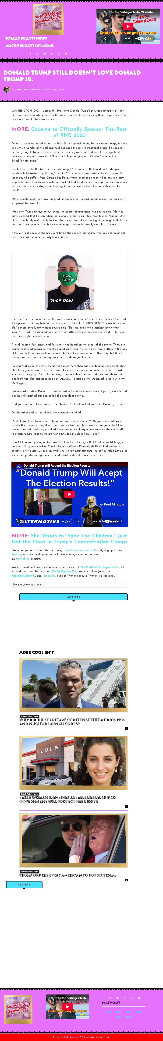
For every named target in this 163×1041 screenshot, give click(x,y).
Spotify (30, 576)
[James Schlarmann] (7, 89)
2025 (109, 1012)
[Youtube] (66, 54)
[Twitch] (59, 54)
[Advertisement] (73, 627)
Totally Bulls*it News (29, 716)
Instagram (49, 576)
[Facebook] (30, 54)
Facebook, (18, 576)
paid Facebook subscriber (82, 550)
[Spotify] (44, 54)
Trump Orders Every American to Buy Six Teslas (68, 876)
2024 (119, 1012)
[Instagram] (37, 54)
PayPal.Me (23, 559)
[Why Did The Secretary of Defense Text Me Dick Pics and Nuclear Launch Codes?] (73, 685)
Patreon (16, 554)
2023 (129, 1012)
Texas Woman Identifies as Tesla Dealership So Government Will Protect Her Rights (67, 800)
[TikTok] (52, 54)
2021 (118, 1017)
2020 (129, 1017)
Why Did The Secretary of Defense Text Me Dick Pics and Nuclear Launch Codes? (72, 722)
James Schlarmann (27, 90)
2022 (139, 1012)
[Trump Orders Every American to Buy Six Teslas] (73, 840)
